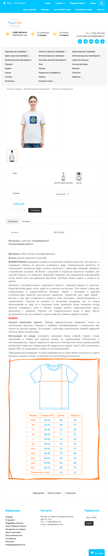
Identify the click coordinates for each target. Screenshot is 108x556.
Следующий (70, 493)
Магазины (45, 10)
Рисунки (42, 77)
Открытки (76, 73)
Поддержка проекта (77, 3)
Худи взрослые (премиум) (16, 51)
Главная (47, 3)
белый (79, 182)
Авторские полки (46, 81)
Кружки (8, 68)
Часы (41, 64)
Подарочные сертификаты (50, 73)
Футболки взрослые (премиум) (51, 56)
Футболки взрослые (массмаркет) (86, 56)
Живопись (76, 77)
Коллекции (9, 81)
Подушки (9, 64)
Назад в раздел (54, 493)
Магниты (76, 68)
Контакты (101, 10)
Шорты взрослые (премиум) (16, 56)
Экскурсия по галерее (84, 10)
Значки (8, 73)
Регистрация (19, 3)
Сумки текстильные (80, 60)
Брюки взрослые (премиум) (83, 51)
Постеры (8, 77)
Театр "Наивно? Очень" (62, 10)
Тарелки (42, 68)
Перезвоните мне (20, 35)
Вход (9, 3)
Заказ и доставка (29, 10)
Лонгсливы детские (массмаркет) (52, 60)
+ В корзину (35, 210)
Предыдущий (38, 493)
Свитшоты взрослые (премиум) (52, 51)
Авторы (93, 3)
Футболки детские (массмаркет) (18, 60)
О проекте (59, 3)
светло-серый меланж (63, 182)
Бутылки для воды (80, 64)
